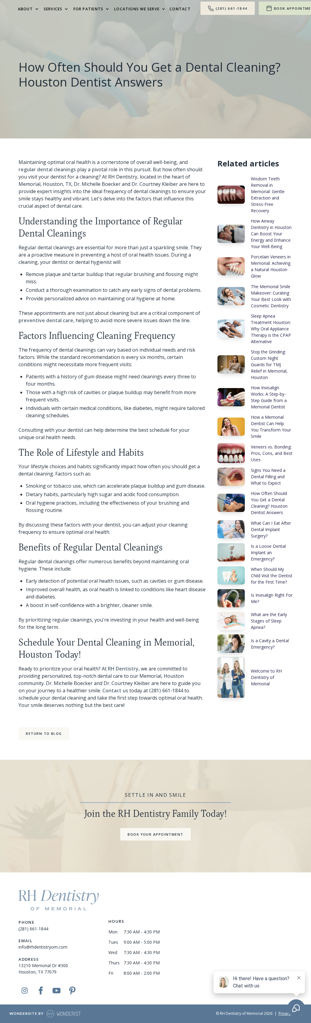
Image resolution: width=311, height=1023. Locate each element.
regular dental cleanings (47, 169)
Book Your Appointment (155, 834)
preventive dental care (46, 320)
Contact (180, 9)
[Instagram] (25, 990)
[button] (27, 9)
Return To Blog (44, 733)
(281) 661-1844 (166, 690)
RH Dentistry (123, 668)
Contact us (115, 690)
